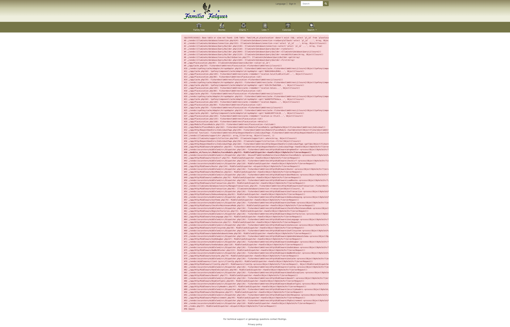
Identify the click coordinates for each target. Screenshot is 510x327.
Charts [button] (242, 28)
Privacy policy (255, 324)
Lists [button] (264, 28)
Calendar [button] (287, 28)
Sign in (292, 3)
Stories (221, 28)
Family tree (199, 28)
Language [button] (281, 3)
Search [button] (311, 28)
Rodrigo (282, 319)
